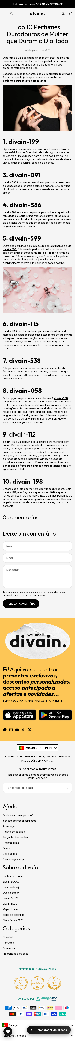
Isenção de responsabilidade (19, 820)
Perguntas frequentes (15, 837)
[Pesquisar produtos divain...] (11, 13)
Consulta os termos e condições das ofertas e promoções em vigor (37, 758)
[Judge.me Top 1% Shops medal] (54, 983)
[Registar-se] (67, 787)
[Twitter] (29, 730)
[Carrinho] (71, 13)
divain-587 (10, 152)
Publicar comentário (21, 603)
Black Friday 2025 (13, 920)
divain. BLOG (10, 903)
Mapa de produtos (13, 914)
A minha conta (11, 842)
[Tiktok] (23, 730)
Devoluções (10, 853)
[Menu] (4, 13)
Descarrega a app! (13, 859)
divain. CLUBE (10, 898)
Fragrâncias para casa (15, 953)
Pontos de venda (13, 876)
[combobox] (30, 747)
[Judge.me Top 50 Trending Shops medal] (21, 983)
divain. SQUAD (11, 881)
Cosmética (9, 948)
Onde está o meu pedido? (18, 815)
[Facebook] (5, 730)
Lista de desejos (12, 887)
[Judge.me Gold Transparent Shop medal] (37, 983)
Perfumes (8, 942)
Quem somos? (11, 892)
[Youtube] (17, 730)
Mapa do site (10, 909)
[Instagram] (11, 730)
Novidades (9, 937)
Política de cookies (14, 831)
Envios (6, 848)
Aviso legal (9, 826)
